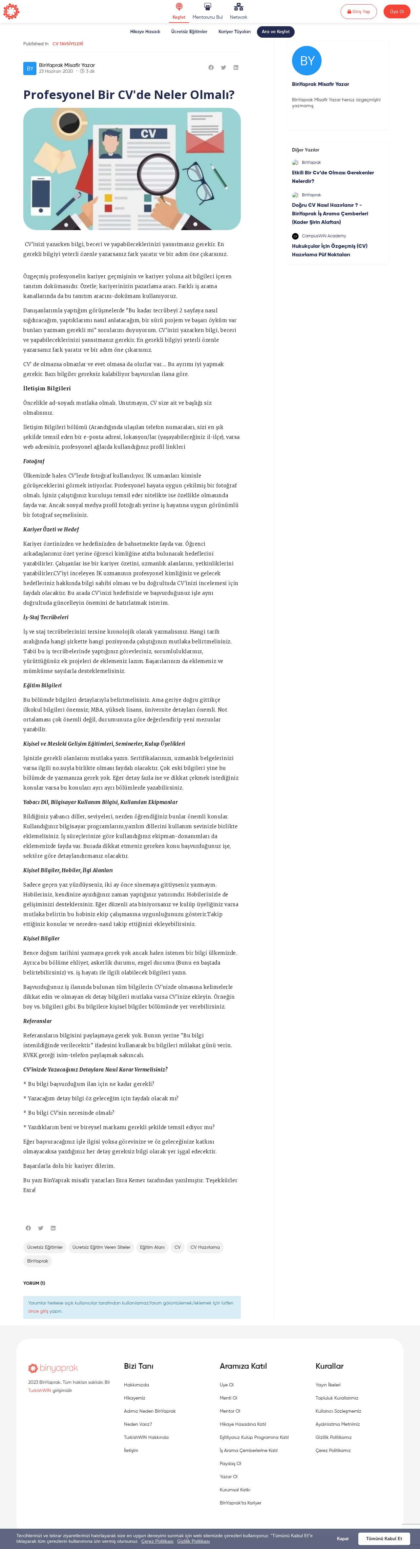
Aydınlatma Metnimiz (338, 1424)
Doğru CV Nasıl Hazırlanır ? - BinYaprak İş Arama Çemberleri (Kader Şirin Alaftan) (330, 214)
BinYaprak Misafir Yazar (67, 65)
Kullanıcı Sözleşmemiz (338, 1411)
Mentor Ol (230, 1411)
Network (238, 17)
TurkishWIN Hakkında (146, 1437)
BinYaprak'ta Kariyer (240, 1503)
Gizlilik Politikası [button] (193, 1541)
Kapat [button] (342, 1539)
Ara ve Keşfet (276, 31)
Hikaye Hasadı (145, 31)
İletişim (131, 1450)
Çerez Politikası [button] (157, 1541)
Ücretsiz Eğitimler (189, 31)
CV (178, 1247)
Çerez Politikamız (333, 1450)
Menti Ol (228, 1398)
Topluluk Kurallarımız (337, 1398)
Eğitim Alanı (152, 1247)
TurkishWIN (39, 1390)
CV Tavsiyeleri (67, 44)
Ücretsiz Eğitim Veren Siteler (101, 1247)
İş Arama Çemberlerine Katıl (249, 1450)
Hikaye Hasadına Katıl (243, 1424)
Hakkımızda (136, 1385)
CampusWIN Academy (324, 236)
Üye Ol (397, 11)
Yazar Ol (229, 1477)
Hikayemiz (134, 1398)
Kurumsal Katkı (235, 1490)
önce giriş (38, 1311)
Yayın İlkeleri (328, 1385)
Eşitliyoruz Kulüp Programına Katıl (254, 1437)
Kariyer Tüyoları (235, 31)
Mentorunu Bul (208, 17)
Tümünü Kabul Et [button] (384, 1539)
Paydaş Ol (230, 1463)
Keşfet (179, 17)
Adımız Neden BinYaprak (150, 1411)
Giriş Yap (364, 11)
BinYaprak (37, 1261)
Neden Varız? (138, 1424)
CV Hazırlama (205, 1247)
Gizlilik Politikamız (334, 1437)
